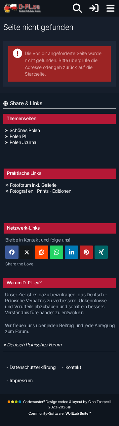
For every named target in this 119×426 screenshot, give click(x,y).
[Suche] (77, 8)
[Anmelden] (93, 8)
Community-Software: (59, 413)
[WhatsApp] (56, 252)
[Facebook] (12, 252)
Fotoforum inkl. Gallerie (33, 185)
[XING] (101, 252)
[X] (26, 252)
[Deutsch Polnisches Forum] (24, 8)
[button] (71, 252)
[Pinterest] (86, 252)
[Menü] (110, 8)
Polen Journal (23, 142)
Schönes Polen (25, 130)
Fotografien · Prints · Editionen (40, 191)
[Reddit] (41, 252)
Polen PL (18, 136)
